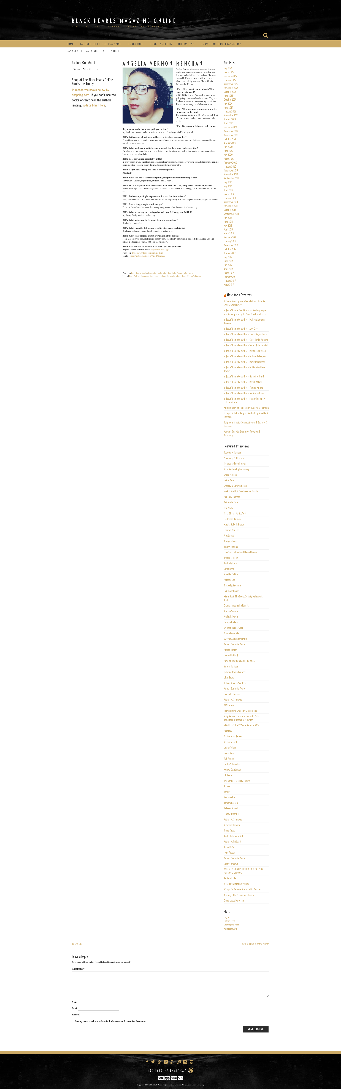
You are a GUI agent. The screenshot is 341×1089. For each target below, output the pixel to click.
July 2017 (228, 257)
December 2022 (231, 131)
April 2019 (228, 190)
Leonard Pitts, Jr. (231, 655)
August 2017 (230, 253)
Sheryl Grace (229, 830)
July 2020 (228, 147)
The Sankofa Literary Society (237, 780)
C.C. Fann (228, 775)
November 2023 (231, 115)
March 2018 (229, 233)
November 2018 (231, 206)
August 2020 (230, 143)
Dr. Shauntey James (233, 736)
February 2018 (230, 237)
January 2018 (230, 241)
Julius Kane (229, 480)
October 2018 (230, 209)
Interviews (186, 44)
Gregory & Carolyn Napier (235, 485)
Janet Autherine (231, 814)
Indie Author (177, 273)
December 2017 (231, 245)
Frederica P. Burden (232, 519)
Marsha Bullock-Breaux (234, 524)
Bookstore (136, 44)
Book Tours (136, 273)
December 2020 (231, 135)
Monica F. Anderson (232, 769)
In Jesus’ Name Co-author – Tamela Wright (243, 387)
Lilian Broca (229, 677)
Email (74, 1008)
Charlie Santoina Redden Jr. (236, 605)
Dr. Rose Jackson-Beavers (235, 463)
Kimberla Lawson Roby (234, 836)
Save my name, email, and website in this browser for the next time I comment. (110, 1021)
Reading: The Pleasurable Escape (239, 895)
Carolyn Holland (231, 622)
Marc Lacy (228, 731)
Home (70, 44)
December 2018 (231, 202)
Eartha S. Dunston (232, 764)
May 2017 (228, 265)
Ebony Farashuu (231, 863)
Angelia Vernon (231, 611)
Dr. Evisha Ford (230, 742)
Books (144, 273)
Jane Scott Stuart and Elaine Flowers (240, 552)
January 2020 (230, 166)
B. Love (227, 786)
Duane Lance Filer (232, 633)
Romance (145, 276)
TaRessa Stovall (231, 808)
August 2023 (230, 119)
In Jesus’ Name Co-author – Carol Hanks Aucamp (246, 339)
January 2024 (230, 111)
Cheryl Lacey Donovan (234, 900)
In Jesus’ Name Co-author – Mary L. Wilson (243, 382)
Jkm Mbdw (228, 508)
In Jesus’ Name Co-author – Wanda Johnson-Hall (246, 345)
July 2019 (228, 182)
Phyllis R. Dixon (231, 616)
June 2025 (228, 95)
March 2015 (229, 284)
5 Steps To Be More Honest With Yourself (242, 889)
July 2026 (228, 68)
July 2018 (228, 217)
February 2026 (230, 76)
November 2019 (231, 174)
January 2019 (230, 198)
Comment (78, 968)
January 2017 (230, 280)
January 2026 (230, 80)
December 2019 (231, 170)
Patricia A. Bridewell (233, 841)
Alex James (229, 535)
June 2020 (228, 150)
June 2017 (228, 261)
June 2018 (228, 221)
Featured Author (164, 273)
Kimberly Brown (231, 563)
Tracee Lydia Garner (233, 585)
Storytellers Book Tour (176, 276)
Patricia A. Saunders (233, 699)
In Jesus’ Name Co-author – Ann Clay (241, 328)
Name (74, 1002)
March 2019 (229, 194)
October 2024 (230, 99)
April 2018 (228, 229)
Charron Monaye (231, 530)
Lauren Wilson (230, 747)
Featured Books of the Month (255, 943)
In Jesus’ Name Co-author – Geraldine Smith (244, 376)
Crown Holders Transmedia (221, 44)
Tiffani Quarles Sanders (235, 683)
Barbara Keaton (231, 802)
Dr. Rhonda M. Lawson (233, 627)
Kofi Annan (229, 758)
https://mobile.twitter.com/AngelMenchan (147, 256)
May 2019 (228, 186)
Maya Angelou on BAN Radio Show (239, 660)
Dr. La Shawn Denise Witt (235, 513)
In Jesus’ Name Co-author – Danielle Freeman (244, 362)
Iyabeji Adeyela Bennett (235, 672)
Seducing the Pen (157, 276)
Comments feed (231, 925)
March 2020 (229, 158)
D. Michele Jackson (232, 825)
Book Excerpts (161, 44)
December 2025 (231, 84)
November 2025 (231, 88)
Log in (226, 917)
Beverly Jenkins (231, 546)
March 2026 (229, 72)
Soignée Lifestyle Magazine (101, 44)
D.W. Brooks (229, 705)
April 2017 (228, 269)
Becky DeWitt (230, 847)
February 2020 (230, 162)
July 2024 (228, 103)
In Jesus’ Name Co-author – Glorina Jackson (244, 393)
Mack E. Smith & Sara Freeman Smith (241, 491)
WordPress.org (230, 928)
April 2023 (228, 123)
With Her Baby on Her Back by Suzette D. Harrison (246, 407)
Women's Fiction (194, 276)
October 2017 (230, 249)
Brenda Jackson (231, 557)
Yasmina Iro (229, 797)
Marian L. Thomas (232, 496)
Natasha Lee (229, 579)
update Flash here (94, 105)
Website (75, 1014)
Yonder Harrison (231, 666)
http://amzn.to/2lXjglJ (160, 249)
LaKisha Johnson (231, 591)
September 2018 (231, 214)
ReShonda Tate (231, 502)
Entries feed (229, 921)
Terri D (227, 791)
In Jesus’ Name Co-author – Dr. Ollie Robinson (245, 351)
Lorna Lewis (229, 568)
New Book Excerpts (239, 295)
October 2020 (230, 139)
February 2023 (230, 127)
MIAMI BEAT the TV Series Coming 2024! (242, 725)
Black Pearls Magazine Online (124, 20)
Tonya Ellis (77, 943)
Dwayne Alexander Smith (235, 638)
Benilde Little (230, 878)
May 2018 (228, 225)
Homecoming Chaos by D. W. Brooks (240, 710)
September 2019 (231, 178)
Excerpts (152, 273)
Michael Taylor (230, 649)
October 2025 (230, 91)
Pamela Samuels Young (234, 644)
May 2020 (228, 154)
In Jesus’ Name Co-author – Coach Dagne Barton (246, 334)
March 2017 (229, 273)
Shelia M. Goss (230, 474)
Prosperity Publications (234, 458)
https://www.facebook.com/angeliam (147, 253)
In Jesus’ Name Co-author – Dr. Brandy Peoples (245, 356)
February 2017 (230, 276)
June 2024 (228, 107)
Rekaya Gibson (230, 541)
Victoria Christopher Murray (236, 469)
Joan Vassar (229, 852)
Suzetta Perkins (231, 574)
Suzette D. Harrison (233, 452)
